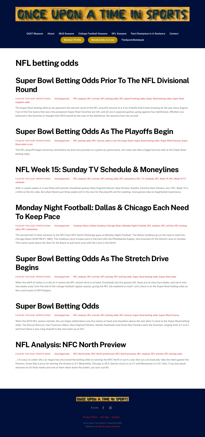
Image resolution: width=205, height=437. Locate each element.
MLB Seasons (66, 33)
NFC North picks (81, 353)
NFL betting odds (109, 98)
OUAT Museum (35, 33)
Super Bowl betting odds (158, 98)
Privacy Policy (90, 417)
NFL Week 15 (161, 178)
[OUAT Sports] (102, 19)
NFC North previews (125, 353)
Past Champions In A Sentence (148, 33)
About (50, 33)
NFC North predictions (102, 353)
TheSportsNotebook (132, 39)
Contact (174, 33)
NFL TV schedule (145, 178)
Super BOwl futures (170, 140)
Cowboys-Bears (81, 225)
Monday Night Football (134, 225)
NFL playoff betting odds (132, 98)
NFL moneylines (127, 178)
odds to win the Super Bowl (119, 140)
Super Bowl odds (167, 276)
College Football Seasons (92, 33)
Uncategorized (61, 98)
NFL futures (98, 140)
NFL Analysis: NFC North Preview (70, 344)
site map (104, 417)
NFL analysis (79, 98)
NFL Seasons (119, 33)
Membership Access (102, 39)
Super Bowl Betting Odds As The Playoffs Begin (94, 131)
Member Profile (72, 39)
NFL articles (93, 98)
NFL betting (107, 276)
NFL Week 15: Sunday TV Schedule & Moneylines (97, 169)
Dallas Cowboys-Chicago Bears (106, 225)
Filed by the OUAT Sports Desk (33, 99)
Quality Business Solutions (108, 426)
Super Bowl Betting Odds (57, 306)
